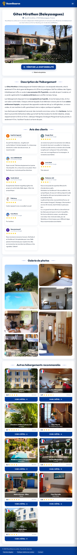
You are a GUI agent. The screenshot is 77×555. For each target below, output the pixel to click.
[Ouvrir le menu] (73, 4)
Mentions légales (8, 552)
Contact (40, 552)
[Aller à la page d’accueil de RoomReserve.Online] (11, 3)
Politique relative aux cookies (25, 552)
